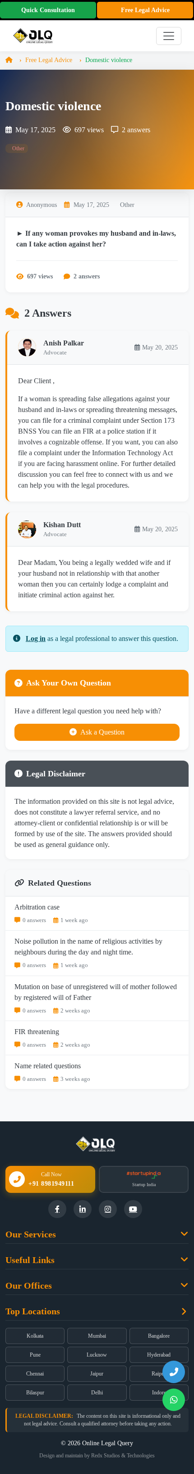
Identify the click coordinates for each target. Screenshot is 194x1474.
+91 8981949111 (51, 1183)
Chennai (35, 1374)
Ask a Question (102, 732)
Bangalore (159, 1336)
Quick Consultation (48, 10)
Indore (159, 1392)
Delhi (97, 1392)
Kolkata (35, 1336)
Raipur (159, 1374)
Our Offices (28, 1285)
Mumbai (97, 1336)
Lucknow (97, 1355)
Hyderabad (159, 1355)
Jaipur (96, 1374)
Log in (36, 638)
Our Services (30, 1234)
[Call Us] (173, 1372)
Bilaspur (35, 1392)
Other (17, 148)
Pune (35, 1355)
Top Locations (32, 1311)
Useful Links (30, 1260)
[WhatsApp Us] (173, 1400)
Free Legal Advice (145, 10)
